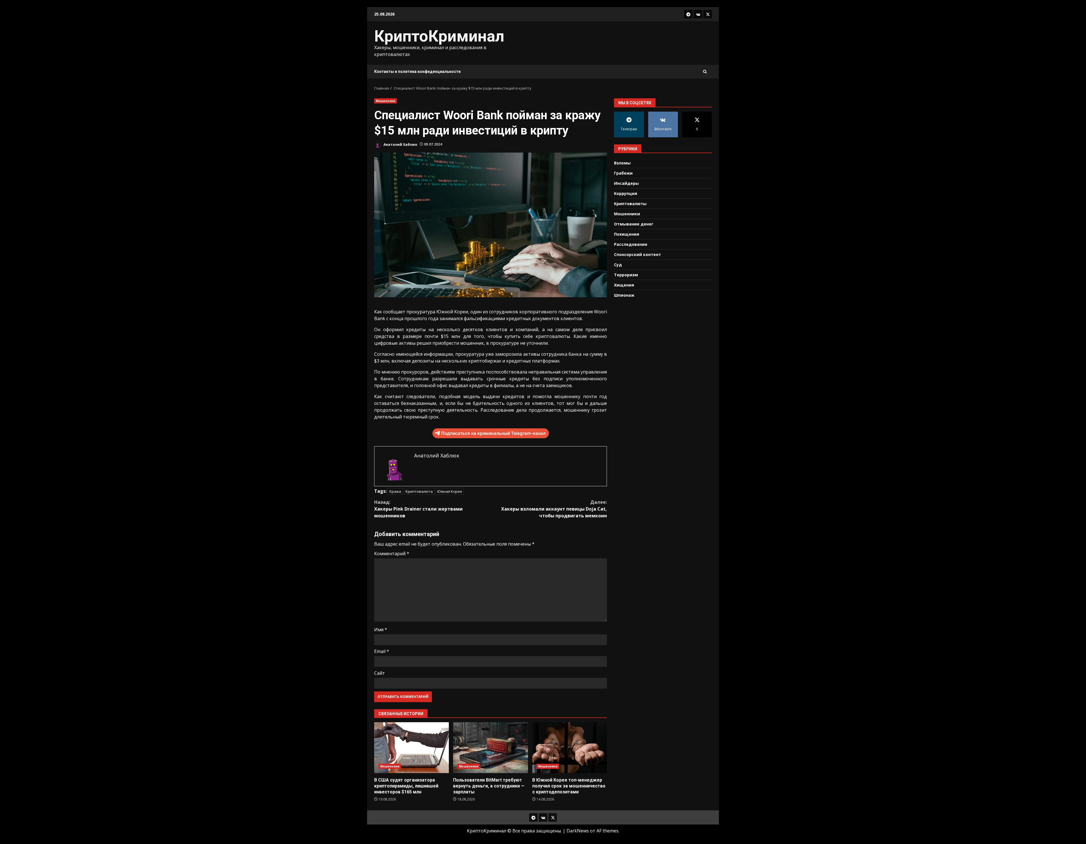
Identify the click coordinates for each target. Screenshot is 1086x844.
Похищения (626, 234)
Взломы (622, 162)
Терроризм (626, 274)
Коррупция (625, 193)
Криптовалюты (630, 203)
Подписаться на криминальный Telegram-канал (493, 433)
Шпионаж (624, 295)
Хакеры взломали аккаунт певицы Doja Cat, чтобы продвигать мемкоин (554, 509)
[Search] (705, 71)
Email (381, 651)
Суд (618, 264)
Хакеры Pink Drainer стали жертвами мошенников (418, 509)
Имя (380, 629)
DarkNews (577, 831)
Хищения (624, 284)
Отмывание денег (633, 223)
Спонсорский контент (637, 254)
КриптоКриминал (439, 36)
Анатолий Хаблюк (400, 144)
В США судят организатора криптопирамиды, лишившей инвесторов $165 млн (411, 747)
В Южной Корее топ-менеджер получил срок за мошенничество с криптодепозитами (569, 747)
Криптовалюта (419, 491)
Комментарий (391, 553)
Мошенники (385, 101)
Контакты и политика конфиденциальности (417, 71)
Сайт (379, 673)
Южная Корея (449, 491)
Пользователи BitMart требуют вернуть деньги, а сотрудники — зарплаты (490, 747)
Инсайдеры (626, 183)
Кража (395, 491)
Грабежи (623, 172)
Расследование (630, 244)
